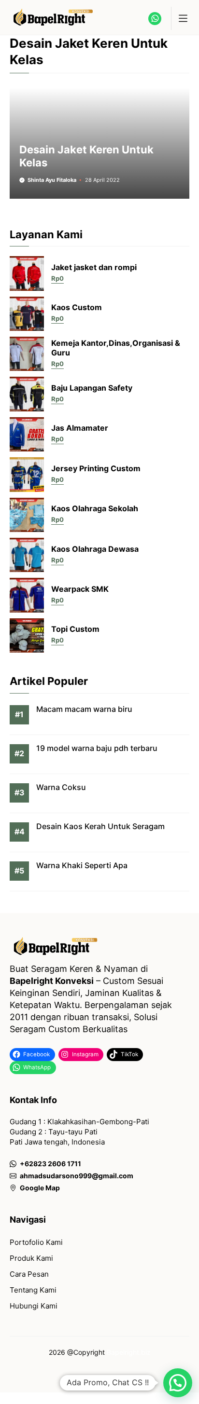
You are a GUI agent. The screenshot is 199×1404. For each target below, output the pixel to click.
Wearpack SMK (80, 589)
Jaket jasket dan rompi (94, 267)
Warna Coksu (61, 787)
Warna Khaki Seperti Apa (82, 865)
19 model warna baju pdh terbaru (96, 748)
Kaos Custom (76, 307)
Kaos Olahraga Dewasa (95, 549)
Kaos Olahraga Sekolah (94, 508)
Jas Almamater (79, 428)
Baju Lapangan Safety (91, 388)
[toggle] (182, 18)
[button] (177, 1382)
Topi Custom (75, 629)
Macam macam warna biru (84, 709)
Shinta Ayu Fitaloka (52, 180)
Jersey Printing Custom (96, 468)
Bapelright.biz (129, 1352)
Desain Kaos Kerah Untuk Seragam (100, 826)
